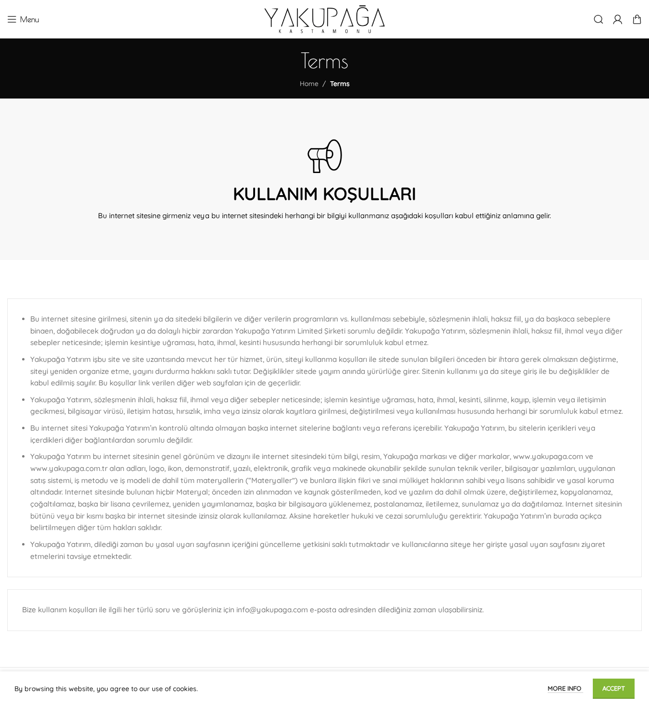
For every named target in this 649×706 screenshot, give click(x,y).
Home (309, 83)
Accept (613, 688)
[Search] (598, 19)
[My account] (617, 19)
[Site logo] (324, 18)
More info (565, 688)
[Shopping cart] (637, 19)
